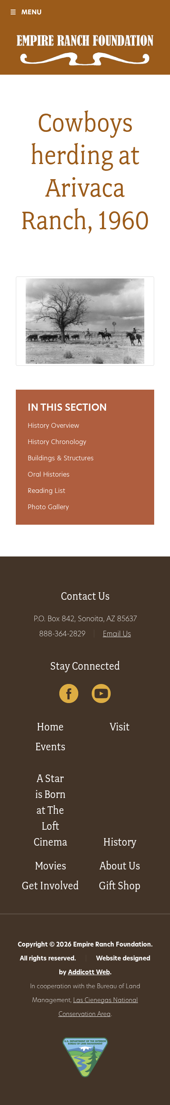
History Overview (53, 426)
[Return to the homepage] (85, 50)
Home (50, 726)
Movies (50, 865)
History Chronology (57, 442)
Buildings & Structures (61, 459)
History (119, 841)
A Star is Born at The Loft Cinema (50, 810)
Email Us (117, 634)
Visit (120, 726)
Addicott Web (89, 973)
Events (50, 746)
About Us (120, 865)
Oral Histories (49, 475)
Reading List (46, 491)
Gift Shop (119, 885)
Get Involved (50, 885)
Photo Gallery (48, 507)
